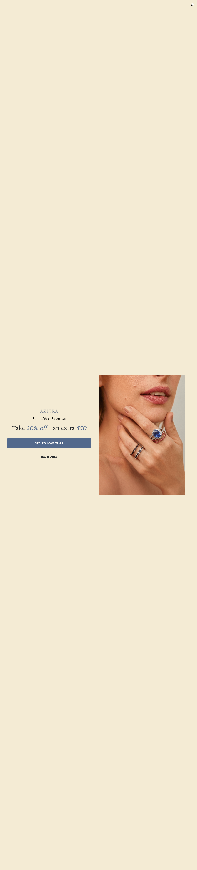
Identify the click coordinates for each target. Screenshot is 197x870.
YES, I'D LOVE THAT (49, 443)
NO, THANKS (49, 457)
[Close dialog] (192, 5)
